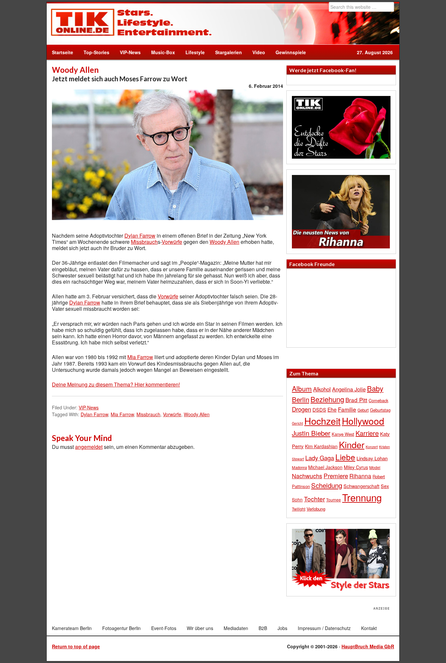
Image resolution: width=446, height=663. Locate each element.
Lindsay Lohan (372, 458)
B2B (263, 628)
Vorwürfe (172, 241)
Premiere (336, 475)
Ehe (332, 409)
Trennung (362, 497)
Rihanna (360, 476)
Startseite (62, 52)
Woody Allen (224, 241)
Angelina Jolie (349, 389)
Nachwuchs (307, 476)
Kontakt (369, 628)
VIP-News (130, 52)
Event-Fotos (163, 628)
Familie (347, 409)
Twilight (298, 509)
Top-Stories (96, 52)
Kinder (351, 444)
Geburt (363, 410)
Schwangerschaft (361, 485)
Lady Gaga (319, 457)
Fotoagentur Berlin (121, 628)
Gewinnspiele (291, 52)
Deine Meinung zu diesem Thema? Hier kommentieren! (116, 384)
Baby (375, 388)
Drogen (301, 409)
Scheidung (326, 485)
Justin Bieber (311, 433)
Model (374, 467)
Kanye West (343, 434)
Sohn (297, 499)
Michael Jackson (325, 467)
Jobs (282, 628)
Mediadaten (236, 628)
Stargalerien (228, 52)
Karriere (367, 433)
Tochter (314, 498)
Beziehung (327, 399)
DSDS (319, 409)
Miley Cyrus (356, 467)
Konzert (372, 446)
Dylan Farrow (139, 235)
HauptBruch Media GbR (368, 646)
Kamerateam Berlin (72, 628)
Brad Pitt (356, 400)
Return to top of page (76, 646)
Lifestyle (192, 52)
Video (256, 52)
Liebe (345, 457)
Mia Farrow (140, 357)
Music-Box (160, 52)
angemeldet (89, 446)
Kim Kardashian (321, 446)
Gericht (297, 423)
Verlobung (316, 509)
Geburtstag (380, 410)
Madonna (299, 467)
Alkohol (322, 389)
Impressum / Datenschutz (324, 628)
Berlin (300, 399)
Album (302, 388)
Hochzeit (322, 420)
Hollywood (363, 420)
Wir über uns (200, 628)
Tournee (333, 499)
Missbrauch (144, 241)
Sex (385, 485)
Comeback (378, 400)
